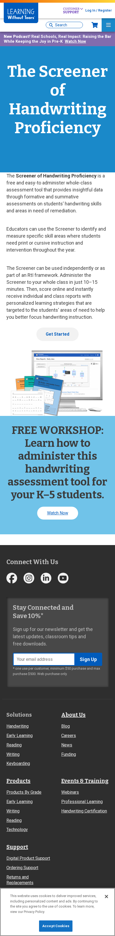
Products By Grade (23, 792)
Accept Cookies (55, 926)
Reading (14, 745)
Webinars (70, 792)
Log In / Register (98, 10)
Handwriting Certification (84, 811)
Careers (68, 735)
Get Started (57, 334)
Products (18, 781)
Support (17, 847)
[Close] (106, 896)
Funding (68, 754)
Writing (13, 754)
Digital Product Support (28, 858)
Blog (65, 726)
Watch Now (75, 41)
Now (94, 25)
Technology (17, 829)
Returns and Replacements (19, 880)
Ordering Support (22, 867)
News (66, 745)
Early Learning (19, 735)
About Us (73, 715)
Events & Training (84, 781)
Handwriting (17, 726)
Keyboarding (18, 763)
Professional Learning (82, 801)
